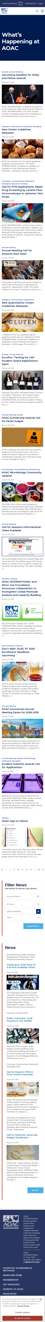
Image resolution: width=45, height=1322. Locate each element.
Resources (9, 1294)
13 (31, 869)
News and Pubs (12, 1275)
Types (9, 917)
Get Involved (11, 1284)
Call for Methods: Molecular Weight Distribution (22, 1136)
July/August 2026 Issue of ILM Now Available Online (21, 966)
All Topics (10, 904)
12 (26, 869)
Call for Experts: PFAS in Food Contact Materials (20, 1073)
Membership (10, 1280)
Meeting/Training (9, 3)
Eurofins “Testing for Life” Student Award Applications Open (20, 361)
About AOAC (20, 3)
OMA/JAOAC (31, 3)
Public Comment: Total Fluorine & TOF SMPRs (19, 1019)
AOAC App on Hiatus (15, 821)
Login (40, 3)
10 (18, 869)
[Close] (41, 1299)
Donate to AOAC (13, 1289)
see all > (35, 1190)
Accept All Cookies (22, 1318)
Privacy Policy (23, 1306)
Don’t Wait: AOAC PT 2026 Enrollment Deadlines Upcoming (18, 652)
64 (39, 869)
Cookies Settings (22, 1312)
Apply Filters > (33, 926)
